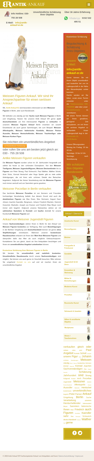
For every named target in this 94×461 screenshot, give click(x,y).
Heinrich (75, 363)
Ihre (72, 416)
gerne (69, 422)
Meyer (65, 406)
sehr (66, 416)
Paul (88, 349)
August (89, 369)
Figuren (68, 412)
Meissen (86, 359)
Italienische (86, 406)
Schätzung (85, 371)
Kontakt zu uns (24, 262)
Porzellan (87, 378)
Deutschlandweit (67, 385)
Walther (86, 419)
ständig (66, 363)
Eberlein (89, 385)
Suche (88, 397)
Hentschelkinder (72, 403)
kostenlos (81, 363)
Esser (71, 363)
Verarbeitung (69, 400)
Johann (86, 356)
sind (80, 375)
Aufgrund (66, 378)
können (88, 363)
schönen (66, 360)
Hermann (78, 416)
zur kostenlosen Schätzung (14, 146)
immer (66, 366)
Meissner (79, 381)
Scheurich (86, 416)
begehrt (66, 394)
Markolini (77, 388)
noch (79, 378)
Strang (88, 375)
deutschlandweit (69, 420)
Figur (75, 356)
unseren (88, 400)
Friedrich (79, 409)
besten (89, 382)
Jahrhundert (69, 375)
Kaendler (86, 413)
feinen (79, 419)
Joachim (87, 366)
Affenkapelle (79, 385)
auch (88, 409)
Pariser (78, 394)
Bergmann (72, 366)
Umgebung (68, 397)
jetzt (80, 350)
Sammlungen (74, 360)
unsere (67, 356)
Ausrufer (67, 387)
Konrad (78, 366)
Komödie (77, 413)
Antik (64, 423)
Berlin (79, 397)
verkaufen (69, 346)
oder (88, 346)
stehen (65, 350)
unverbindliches (82, 390)
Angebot (68, 353)
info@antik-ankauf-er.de (18, 23)
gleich (80, 346)
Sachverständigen (73, 368)
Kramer (73, 378)
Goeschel (65, 372)
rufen (74, 350)
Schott (83, 353)
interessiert (87, 403)
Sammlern (74, 406)
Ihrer (72, 410)
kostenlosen (67, 391)
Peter (72, 394)
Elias (85, 369)
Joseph (89, 353)
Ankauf (86, 393)
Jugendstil (67, 382)
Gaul (80, 357)
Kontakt (77, 353)
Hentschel (86, 387)
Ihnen (66, 409)
